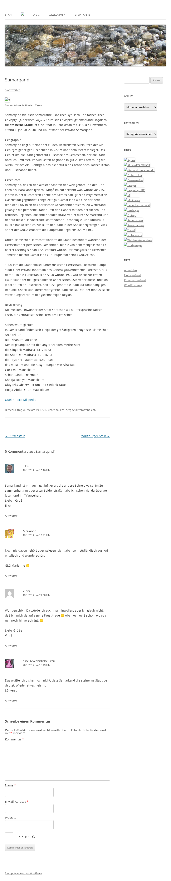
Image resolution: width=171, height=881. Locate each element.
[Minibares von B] (132, 200)
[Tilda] (133, 175)
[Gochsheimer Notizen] (130, 185)
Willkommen (57, 14)
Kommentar (14, 739)
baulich (59, 410)
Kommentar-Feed (135, 280)
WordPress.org (133, 285)
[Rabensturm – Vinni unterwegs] (133, 220)
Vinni (26, 591)
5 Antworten (12, 90)
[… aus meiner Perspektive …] (138, 240)
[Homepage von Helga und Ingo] (134, 190)
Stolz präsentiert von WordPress (23, 873)
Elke (26, 466)
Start (9, 14)
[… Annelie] (137, 205)
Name (10, 785)
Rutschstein (15, 436)
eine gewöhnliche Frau (39, 661)
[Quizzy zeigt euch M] (130, 215)
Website (10, 818)
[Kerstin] (131, 210)
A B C (36, 14)
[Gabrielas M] (127, 195)
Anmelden (130, 270)
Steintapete (83, 14)
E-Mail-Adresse (17, 802)
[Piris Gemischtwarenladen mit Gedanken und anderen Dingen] (133, 235)
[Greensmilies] (133, 180)
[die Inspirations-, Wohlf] (134, 225)
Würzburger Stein (95, 436)
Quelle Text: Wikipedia (20, 400)
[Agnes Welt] (129, 160)
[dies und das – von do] (139, 170)
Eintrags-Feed (132, 275)
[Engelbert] (137, 165)
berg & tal (72, 410)
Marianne (29, 531)
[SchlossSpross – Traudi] (129, 230)
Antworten (11, 515)
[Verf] (133, 245)
